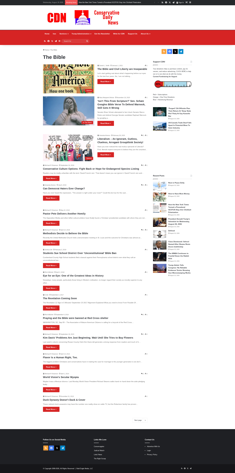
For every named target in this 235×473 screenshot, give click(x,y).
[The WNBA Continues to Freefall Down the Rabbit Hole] (159, 256)
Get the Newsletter (102, 34)
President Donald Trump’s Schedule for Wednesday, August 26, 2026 (179, 221)
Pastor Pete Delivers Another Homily (64, 213)
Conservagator (99, 446)
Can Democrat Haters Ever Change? (64, 188)
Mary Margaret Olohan (106, 97)
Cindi (46, 295)
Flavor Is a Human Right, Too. (60, 357)
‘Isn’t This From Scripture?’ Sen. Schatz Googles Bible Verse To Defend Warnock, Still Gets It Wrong (121, 104)
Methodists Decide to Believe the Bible (65, 233)
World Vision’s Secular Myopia (61, 377)
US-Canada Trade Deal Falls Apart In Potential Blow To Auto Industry (179, 125)
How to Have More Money (179, 194)
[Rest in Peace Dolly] (159, 186)
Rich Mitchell (49, 272)
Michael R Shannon (51, 165)
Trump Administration (81, 34)
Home (47, 34)
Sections (63, 34)
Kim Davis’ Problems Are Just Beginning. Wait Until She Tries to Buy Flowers (88, 337)
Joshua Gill (48, 250)
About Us (145, 34)
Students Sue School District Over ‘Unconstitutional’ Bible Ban (79, 253)
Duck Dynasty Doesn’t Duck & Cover (64, 399)
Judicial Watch (99, 450)
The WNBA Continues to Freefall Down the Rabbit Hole (178, 255)
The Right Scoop (100, 459)
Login (149, 450)
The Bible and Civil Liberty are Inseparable (122, 69)
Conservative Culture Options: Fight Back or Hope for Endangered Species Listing (91, 168)
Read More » (105, 81)
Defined (171, 231)
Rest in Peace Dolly (176, 183)
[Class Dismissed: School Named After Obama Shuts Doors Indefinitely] (159, 245)
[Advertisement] (172, 153)
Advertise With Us (153, 446)
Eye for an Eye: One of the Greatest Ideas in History (73, 275)
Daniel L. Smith (104, 65)
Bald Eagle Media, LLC (84, 468)
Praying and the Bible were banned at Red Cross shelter (75, 318)
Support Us (132, 34)
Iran (54, 34)
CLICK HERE (181, 71)
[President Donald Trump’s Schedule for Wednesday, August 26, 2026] (159, 222)
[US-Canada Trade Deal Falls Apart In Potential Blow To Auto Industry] (159, 126)
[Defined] (159, 234)
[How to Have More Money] (159, 197)
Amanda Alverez (104, 135)
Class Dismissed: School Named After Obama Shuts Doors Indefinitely (179, 244)
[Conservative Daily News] (84, 17)
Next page (138, 420)
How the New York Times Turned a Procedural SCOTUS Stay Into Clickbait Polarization (110, 2)
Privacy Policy (152, 454)
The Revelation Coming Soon (60, 298)
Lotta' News (98, 454)
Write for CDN (118, 34)
